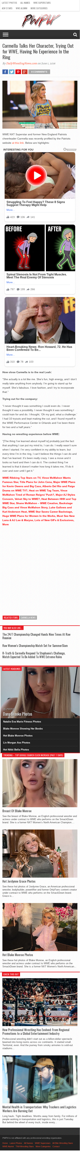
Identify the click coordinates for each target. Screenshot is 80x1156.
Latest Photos (9, 2)
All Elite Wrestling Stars (62, 1143)
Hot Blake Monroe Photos (17, 735)
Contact (56, 1146)
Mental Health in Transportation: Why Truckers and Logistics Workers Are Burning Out (39, 1109)
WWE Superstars (42, 2)
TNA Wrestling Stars (25, 1146)
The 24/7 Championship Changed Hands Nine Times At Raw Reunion (36, 636)
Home (5, 1143)
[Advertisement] (40, 569)
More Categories (39, 8)
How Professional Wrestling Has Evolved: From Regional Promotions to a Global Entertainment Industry (35, 1031)
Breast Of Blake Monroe (17, 811)
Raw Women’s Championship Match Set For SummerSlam (35, 645)
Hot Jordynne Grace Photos (18, 881)
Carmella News (28, 617)
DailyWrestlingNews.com (21, 63)
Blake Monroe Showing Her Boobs (23, 728)
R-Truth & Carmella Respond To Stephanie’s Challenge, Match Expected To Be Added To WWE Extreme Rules (33, 655)
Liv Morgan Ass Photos (16, 742)
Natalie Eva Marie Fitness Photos (22, 721)
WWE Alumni (21, 8)
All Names (25, 2)
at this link (18, 142)
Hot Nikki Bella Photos (16, 749)
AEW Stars (7, 8)
